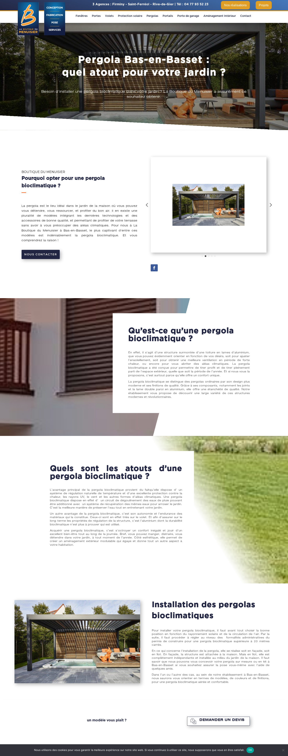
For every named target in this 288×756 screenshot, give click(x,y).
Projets (264, 5)
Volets (109, 16)
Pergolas (152, 16)
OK (250, 750)
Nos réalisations (235, 5)
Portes (96, 16)
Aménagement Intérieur (219, 16)
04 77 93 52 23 (196, 4)
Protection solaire (130, 16)
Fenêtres (82, 16)
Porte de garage (188, 16)
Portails (168, 16)
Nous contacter (40, 254)
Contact (245, 16)
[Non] (283, 750)
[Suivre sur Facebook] (154, 267)
